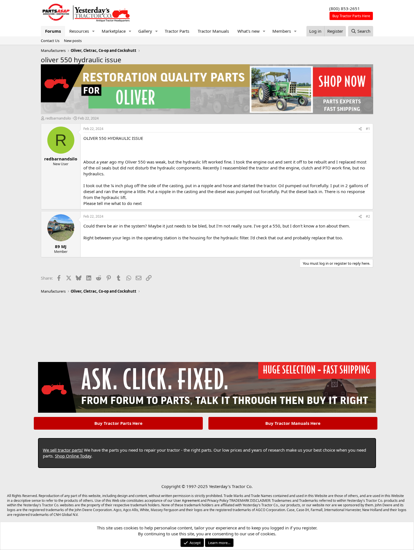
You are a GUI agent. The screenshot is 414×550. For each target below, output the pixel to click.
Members (281, 31)
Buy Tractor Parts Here (118, 423)
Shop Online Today (73, 456)
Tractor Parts (177, 31)
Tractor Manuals (213, 31)
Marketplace (114, 31)
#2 (368, 216)
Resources (79, 31)
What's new (248, 31)
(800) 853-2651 (344, 8)
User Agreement (186, 500)
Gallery (145, 31)
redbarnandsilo (58, 118)
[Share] (360, 129)
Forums (53, 31)
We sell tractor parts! (63, 450)
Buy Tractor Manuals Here (292, 423)
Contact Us (50, 40)
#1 (368, 128)
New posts (73, 40)
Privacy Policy (217, 500)
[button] (93, 31)
